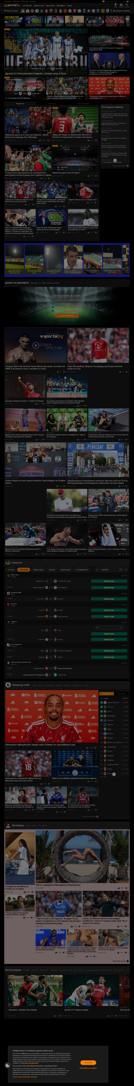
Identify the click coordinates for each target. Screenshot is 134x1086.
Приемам (88, 1063)
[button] (7, 1065)
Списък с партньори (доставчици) (25, 1077)
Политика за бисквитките (29, 1063)
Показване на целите (88, 1068)
